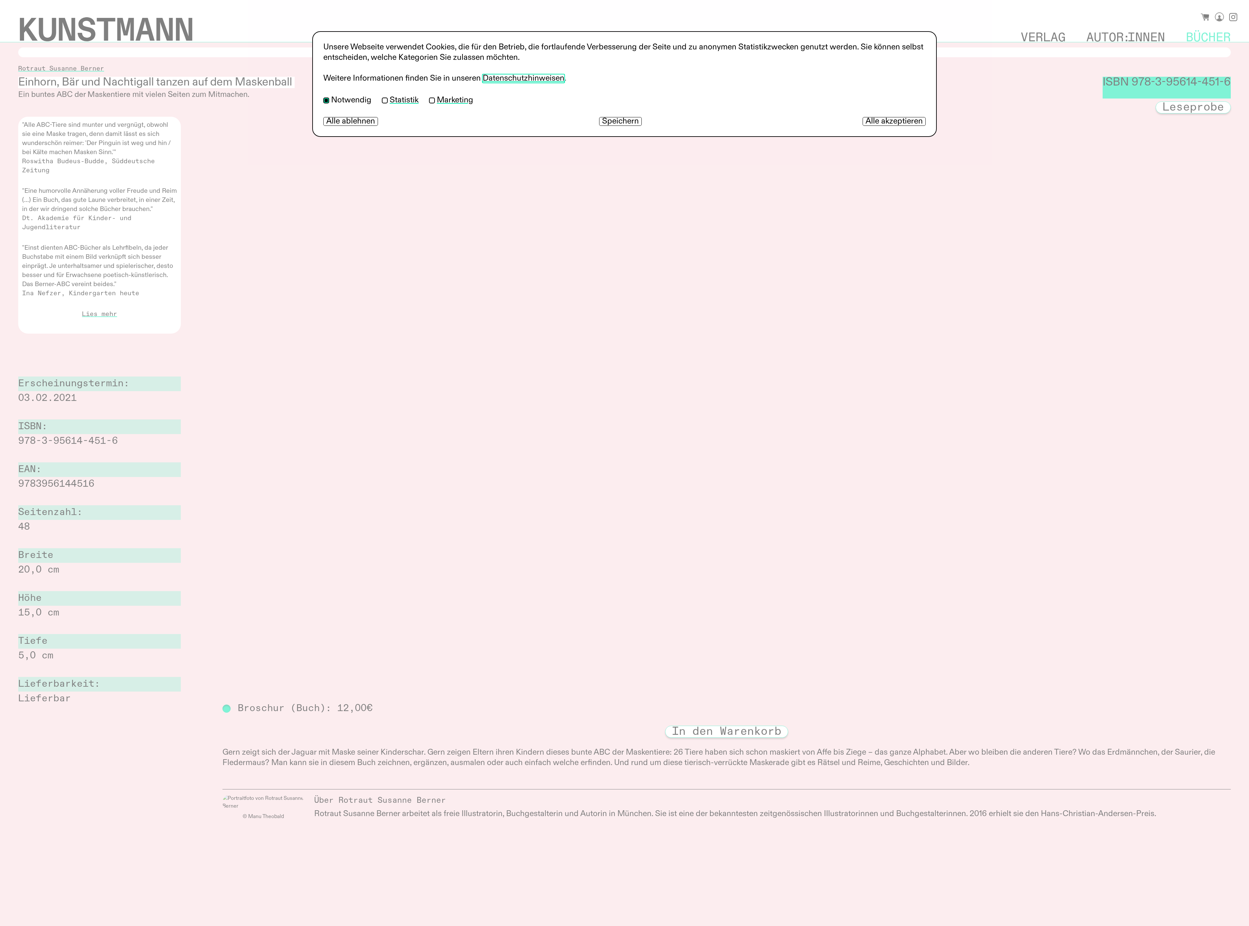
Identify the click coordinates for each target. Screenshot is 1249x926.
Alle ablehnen (350, 121)
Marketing (455, 100)
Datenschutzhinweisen (523, 78)
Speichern (620, 121)
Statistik (404, 100)
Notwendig (351, 100)
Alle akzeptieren (894, 121)
